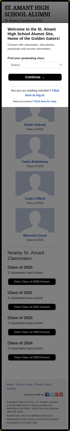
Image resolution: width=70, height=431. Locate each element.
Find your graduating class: (26, 58)
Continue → (35, 77)
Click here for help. (45, 101)
